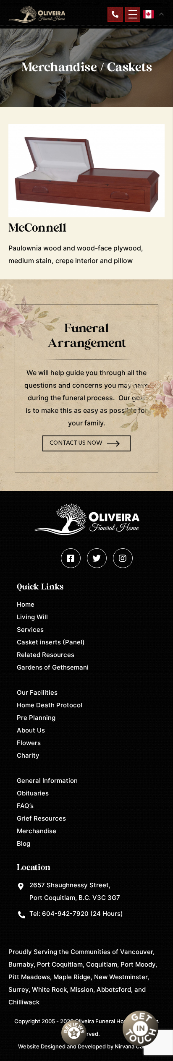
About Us (31, 730)
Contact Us (115, 14)
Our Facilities (37, 692)
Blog (23, 843)
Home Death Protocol (49, 705)
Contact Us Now (76, 443)
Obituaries (33, 793)
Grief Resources (41, 818)
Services (30, 629)
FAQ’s (25, 806)
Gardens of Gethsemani (53, 667)
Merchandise (36, 831)
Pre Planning (36, 718)
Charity (28, 755)
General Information (47, 781)
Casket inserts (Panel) (51, 642)
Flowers (29, 743)
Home (25, 604)
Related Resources (45, 655)
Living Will (32, 617)
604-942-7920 (65, 914)
